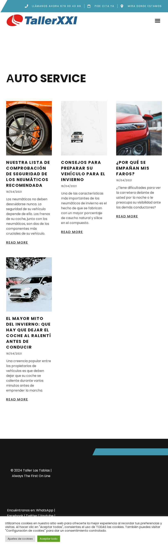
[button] (157, 20)
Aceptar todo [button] (49, 539)
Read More (17, 242)
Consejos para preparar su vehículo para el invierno (83, 171)
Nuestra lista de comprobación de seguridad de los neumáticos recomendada (28, 174)
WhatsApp (44, 510)
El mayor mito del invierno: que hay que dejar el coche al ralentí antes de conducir (28, 333)
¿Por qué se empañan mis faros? (133, 168)
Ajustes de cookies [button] (20, 539)
